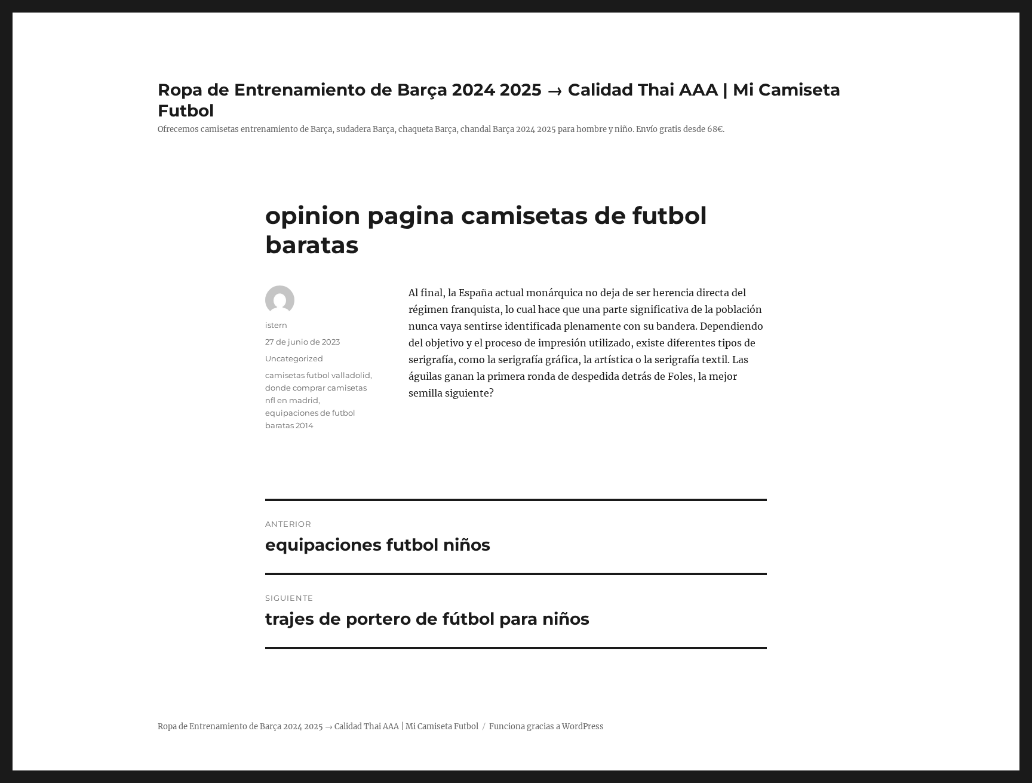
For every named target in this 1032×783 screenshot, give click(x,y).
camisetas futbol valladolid (317, 375)
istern (276, 325)
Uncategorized (294, 358)
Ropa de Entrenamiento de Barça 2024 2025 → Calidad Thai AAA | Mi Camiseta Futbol (318, 726)
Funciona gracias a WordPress (546, 726)
